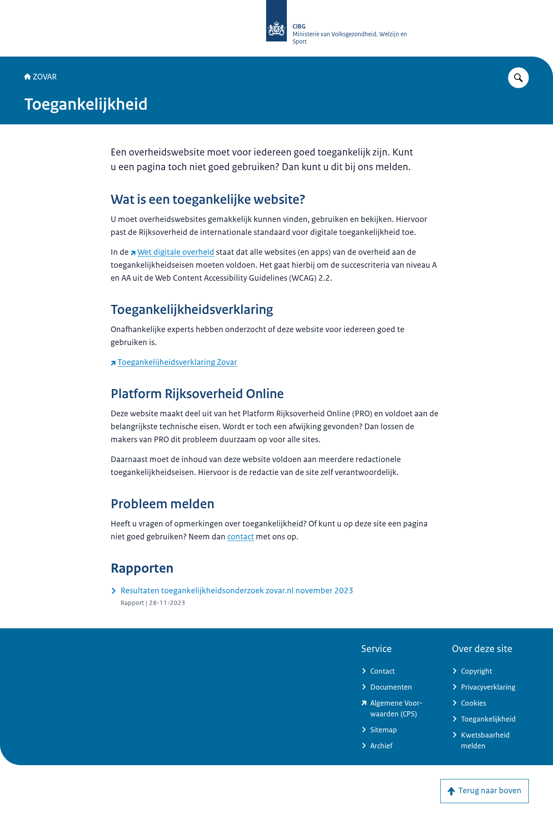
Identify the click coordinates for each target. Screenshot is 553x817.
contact (240, 537)
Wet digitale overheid (175, 252)
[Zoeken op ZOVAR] (518, 77)
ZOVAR (45, 77)
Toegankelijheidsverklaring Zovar (177, 362)
